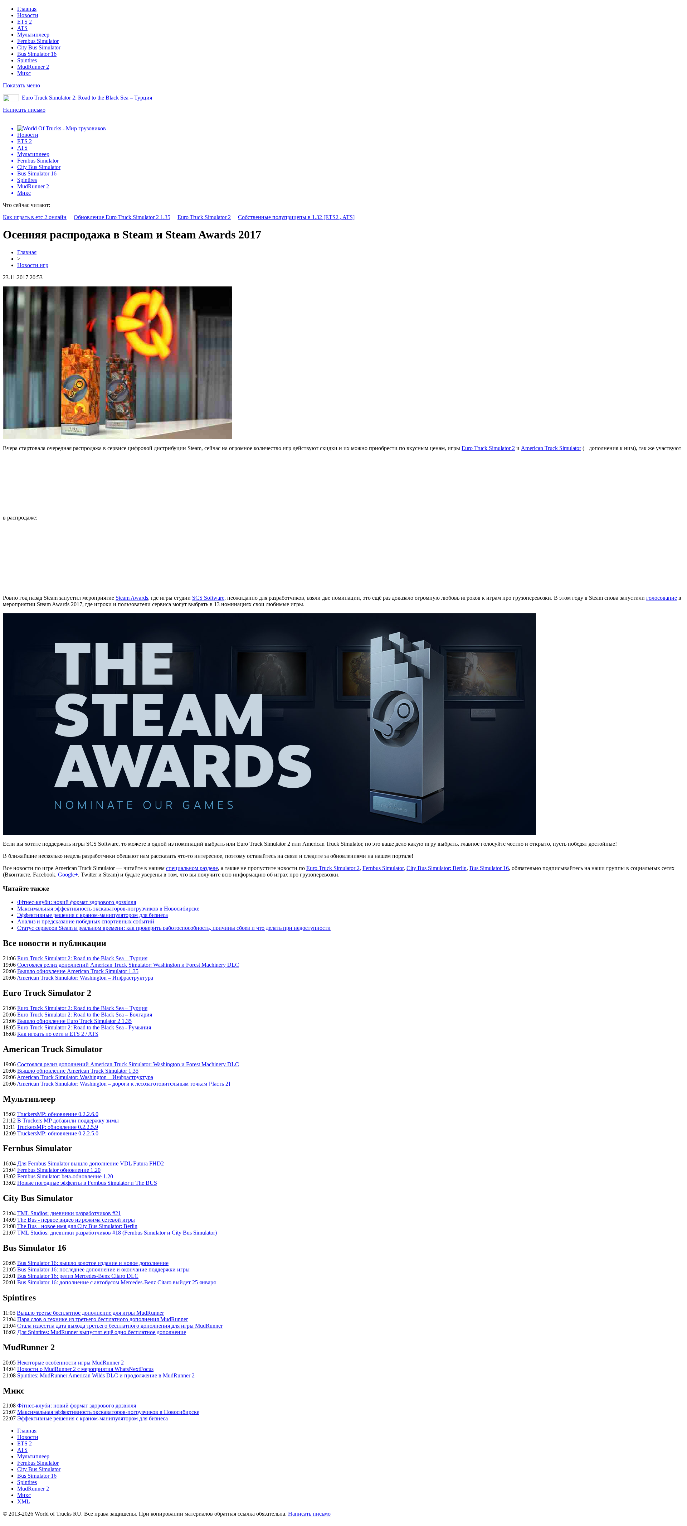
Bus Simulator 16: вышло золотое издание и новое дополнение (93, 1263)
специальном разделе (192, 868)
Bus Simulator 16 (37, 54)
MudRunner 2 (33, 67)
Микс (24, 73)
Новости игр (32, 265)
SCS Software (208, 598)
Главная (26, 9)
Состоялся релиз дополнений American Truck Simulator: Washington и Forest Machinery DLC (128, 965)
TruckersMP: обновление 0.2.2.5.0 (57, 1133)
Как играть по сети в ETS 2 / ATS (57, 1034)
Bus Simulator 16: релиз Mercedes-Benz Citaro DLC (77, 1276)
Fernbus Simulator (38, 41)
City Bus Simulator (38, 47)
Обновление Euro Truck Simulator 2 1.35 (122, 217)
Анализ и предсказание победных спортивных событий (85, 921)
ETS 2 (24, 22)
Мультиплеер (33, 35)
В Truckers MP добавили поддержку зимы (68, 1120)
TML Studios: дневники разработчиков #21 (69, 1213)
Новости (27, 15)
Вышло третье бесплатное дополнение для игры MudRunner (90, 1313)
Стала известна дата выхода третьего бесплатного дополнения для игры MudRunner (120, 1326)
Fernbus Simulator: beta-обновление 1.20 (65, 1176)
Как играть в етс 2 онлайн (35, 217)
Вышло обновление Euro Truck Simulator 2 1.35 (74, 1021)
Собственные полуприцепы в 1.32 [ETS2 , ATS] (296, 217)
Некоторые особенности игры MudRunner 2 (70, 1363)
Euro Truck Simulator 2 (204, 217)
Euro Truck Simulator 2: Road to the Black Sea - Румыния (84, 1027)
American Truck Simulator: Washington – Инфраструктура (85, 978)
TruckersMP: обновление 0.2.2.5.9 (57, 1127)
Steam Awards (132, 598)
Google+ (68, 874)
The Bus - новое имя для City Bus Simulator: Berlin (77, 1226)
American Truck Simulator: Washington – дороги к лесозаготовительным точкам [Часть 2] (123, 1084)
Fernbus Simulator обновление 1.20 (59, 1170)
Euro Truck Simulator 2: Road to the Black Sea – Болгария (84, 1014)
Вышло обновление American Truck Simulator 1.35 (77, 971)
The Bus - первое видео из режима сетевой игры (76, 1220)
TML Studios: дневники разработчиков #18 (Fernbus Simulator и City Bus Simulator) (117, 1233)
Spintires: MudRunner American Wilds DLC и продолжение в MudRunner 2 (106, 1375)
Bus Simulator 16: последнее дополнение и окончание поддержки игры (103, 1269)
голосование (661, 598)
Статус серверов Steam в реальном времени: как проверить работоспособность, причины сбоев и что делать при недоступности (174, 928)
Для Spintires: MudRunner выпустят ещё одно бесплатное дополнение (101, 1332)
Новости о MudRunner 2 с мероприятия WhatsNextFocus (85, 1369)
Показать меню (21, 85)
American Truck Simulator (551, 448)
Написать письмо (24, 110)
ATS (22, 28)
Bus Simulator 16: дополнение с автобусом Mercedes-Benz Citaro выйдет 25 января (116, 1282)
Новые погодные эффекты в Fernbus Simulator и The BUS (87, 1183)
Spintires (27, 60)
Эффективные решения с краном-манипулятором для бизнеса (92, 915)
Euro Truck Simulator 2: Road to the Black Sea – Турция (87, 98)
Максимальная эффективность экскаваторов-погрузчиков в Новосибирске (108, 909)
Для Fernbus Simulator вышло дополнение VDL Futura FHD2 (90, 1163)
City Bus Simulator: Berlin (436, 868)
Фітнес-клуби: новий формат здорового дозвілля (76, 902)
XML (23, 1501)
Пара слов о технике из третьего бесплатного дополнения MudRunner (102, 1319)
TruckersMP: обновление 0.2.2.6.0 (57, 1114)
